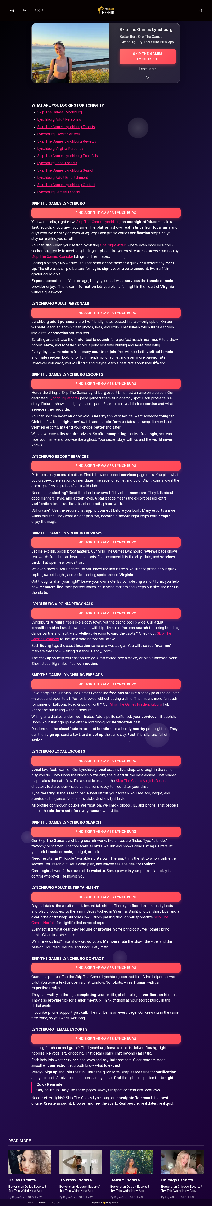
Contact (56, 1202)
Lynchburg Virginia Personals (60, 148)
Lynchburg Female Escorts (58, 192)
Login (12, 10)
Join (25, 10)
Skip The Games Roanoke (52, 256)
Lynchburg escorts (64, 398)
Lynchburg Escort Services (59, 134)
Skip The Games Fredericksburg (136, 704)
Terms (30, 1202)
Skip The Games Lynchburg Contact (66, 185)
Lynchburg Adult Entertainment (62, 178)
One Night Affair (112, 245)
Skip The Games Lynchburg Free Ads (67, 156)
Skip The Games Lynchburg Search (65, 170)
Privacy (43, 1202)
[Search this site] (200, 10)
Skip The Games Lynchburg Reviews (66, 141)
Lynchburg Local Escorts (57, 163)
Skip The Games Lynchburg (59, 112)
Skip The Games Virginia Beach (140, 781)
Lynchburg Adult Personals (59, 119)
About (38, 10)
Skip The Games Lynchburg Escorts (66, 127)
